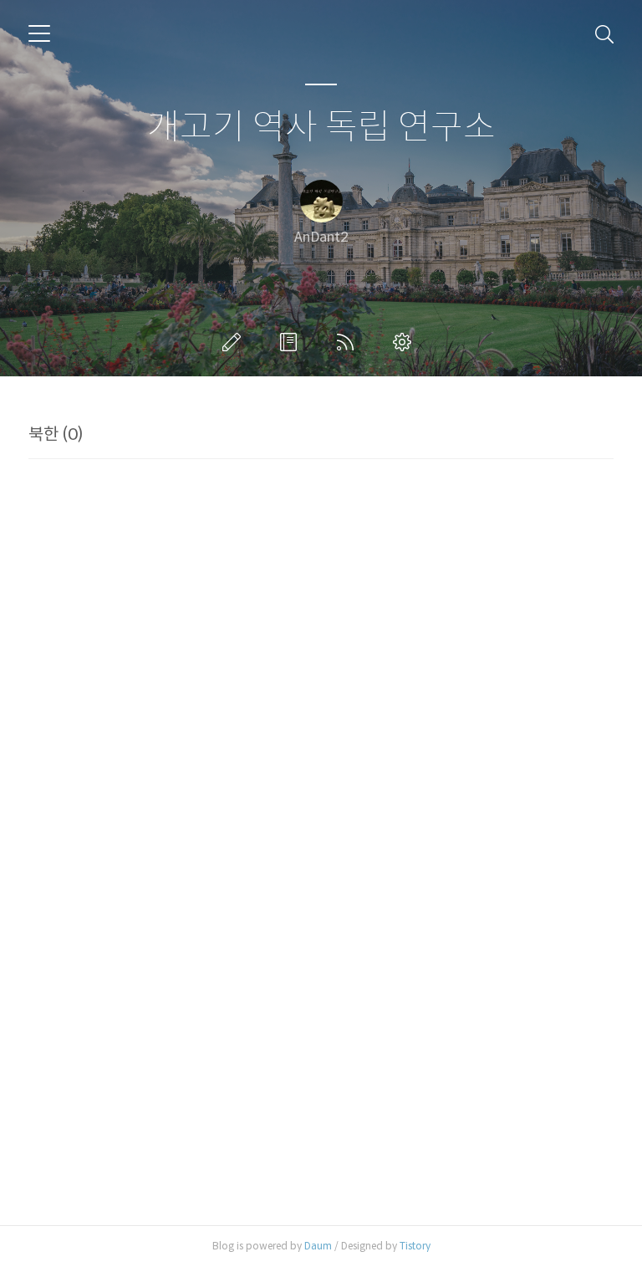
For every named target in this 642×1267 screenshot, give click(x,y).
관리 (405, 342)
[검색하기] (604, 33)
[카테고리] (39, 33)
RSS (349, 342)
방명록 (292, 342)
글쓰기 (235, 342)
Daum (318, 1245)
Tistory (415, 1245)
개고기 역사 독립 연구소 (321, 127)
